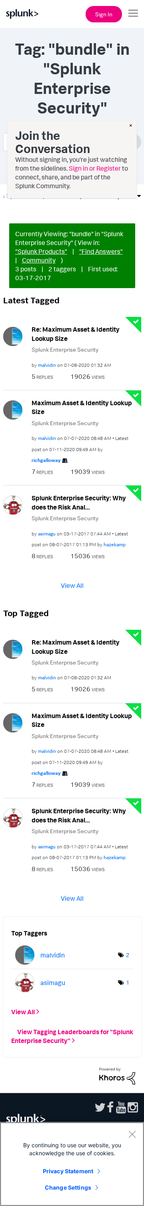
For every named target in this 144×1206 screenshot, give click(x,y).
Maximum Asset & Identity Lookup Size (82, 407)
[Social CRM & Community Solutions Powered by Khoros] (117, 1075)
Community (39, 260)
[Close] (132, 1134)
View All (72, 585)
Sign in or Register (95, 168)
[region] (72, 1164)
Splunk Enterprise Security (65, 349)
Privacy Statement (68, 1171)
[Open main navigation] (133, 13)
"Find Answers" (101, 251)
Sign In (103, 14)
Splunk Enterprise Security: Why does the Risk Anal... (79, 502)
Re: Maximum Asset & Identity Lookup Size (76, 333)
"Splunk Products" (41, 251)
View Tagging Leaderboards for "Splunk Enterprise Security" (72, 1036)
